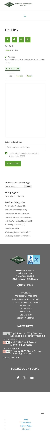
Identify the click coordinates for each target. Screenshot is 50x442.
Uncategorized (11, 228)
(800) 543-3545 (28, 276)
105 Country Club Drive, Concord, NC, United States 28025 (24, 154)
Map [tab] (10, 76)
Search (28, 186)
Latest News (25, 305)
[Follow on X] (25, 378)
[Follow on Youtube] (32, 378)
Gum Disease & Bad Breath (16, 213)
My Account (25, 312)
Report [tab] (29, 76)
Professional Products (26, 296)
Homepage (26, 293)
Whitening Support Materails (17, 232)
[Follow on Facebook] (18, 378)
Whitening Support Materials (17, 236)
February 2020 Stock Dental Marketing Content (25, 352)
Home (7, 50)
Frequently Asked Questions (26, 302)
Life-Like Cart (26, 315)
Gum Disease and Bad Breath (17, 217)
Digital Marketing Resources (25, 299)
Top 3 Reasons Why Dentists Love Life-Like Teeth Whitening (27, 334)
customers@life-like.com (28, 279)
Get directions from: (13, 142)
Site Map (25, 429)
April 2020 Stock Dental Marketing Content (23, 343)
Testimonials (26, 308)
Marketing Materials (13, 224)
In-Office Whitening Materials (17, 221)
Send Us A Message (25, 318)
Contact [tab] (19, 76)
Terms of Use (26, 423)
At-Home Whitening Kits (14, 210)
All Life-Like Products (13, 206)
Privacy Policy (25, 426)
